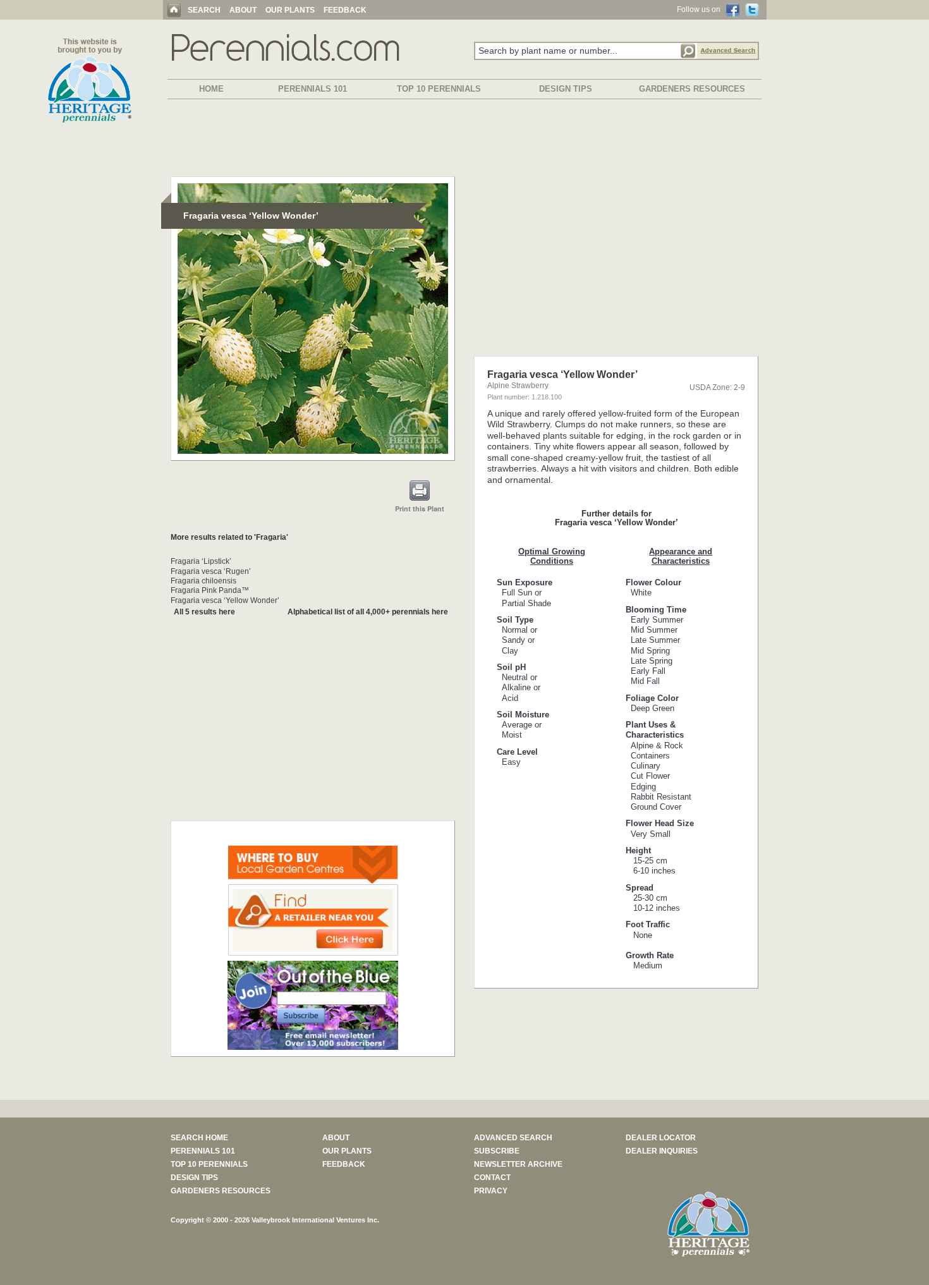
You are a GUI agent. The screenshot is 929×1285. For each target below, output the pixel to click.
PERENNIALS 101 (312, 89)
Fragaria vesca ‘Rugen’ (211, 571)
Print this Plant (419, 508)
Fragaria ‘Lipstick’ (201, 561)
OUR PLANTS (290, 10)
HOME (211, 89)
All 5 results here (204, 611)
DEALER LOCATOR (661, 1137)
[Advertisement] (464, 140)
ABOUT (243, 10)
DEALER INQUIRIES (662, 1151)
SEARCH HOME (199, 1137)
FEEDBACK (345, 10)
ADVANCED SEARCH (513, 1137)
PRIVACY (490, 1190)
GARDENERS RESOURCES (692, 89)
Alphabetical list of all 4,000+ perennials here (368, 611)
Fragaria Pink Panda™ (210, 590)
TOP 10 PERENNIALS (439, 89)
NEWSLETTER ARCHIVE (518, 1164)
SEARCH (204, 10)
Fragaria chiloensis (203, 580)
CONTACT (492, 1177)
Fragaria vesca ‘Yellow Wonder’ (225, 600)
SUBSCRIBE (496, 1151)
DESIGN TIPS (565, 89)
